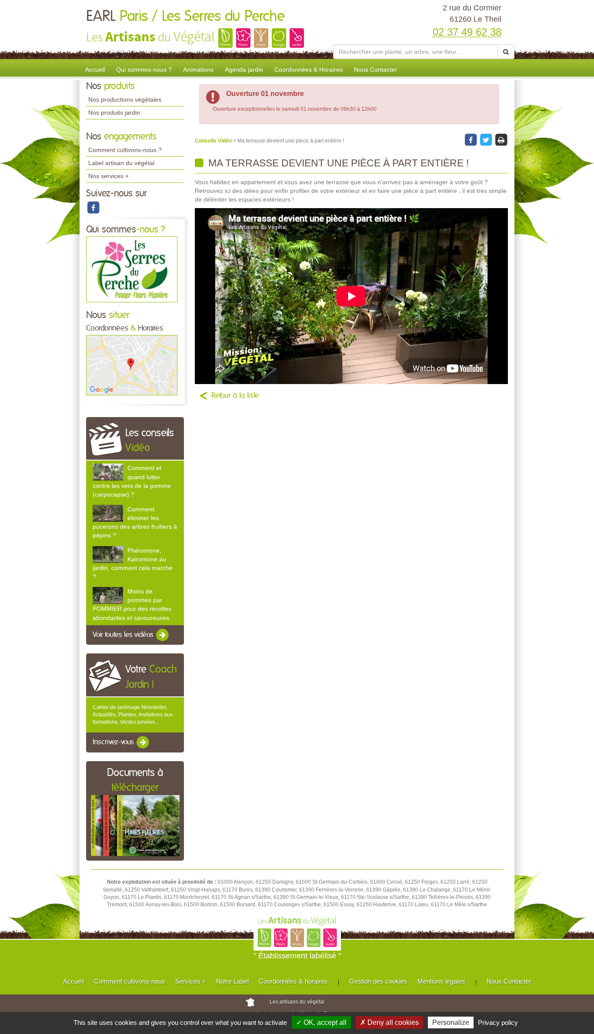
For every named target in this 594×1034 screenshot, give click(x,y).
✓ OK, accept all (321, 1022)
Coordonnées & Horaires (308, 69)
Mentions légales (441, 981)
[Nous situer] (131, 365)
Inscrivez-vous (114, 742)
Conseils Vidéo (214, 141)
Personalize (450, 1022)
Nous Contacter (375, 69)
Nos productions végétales (124, 99)
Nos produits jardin (114, 112)
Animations (198, 69)
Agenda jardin (244, 69)
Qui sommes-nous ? (144, 69)
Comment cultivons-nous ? (125, 149)
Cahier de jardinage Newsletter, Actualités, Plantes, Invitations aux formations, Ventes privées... (133, 714)
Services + (190, 981)
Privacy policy (498, 1022)
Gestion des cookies (378, 981)
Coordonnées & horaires (293, 981)
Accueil (95, 69)
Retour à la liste (235, 396)
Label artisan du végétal (121, 162)
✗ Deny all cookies (389, 1022)
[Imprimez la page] (501, 139)
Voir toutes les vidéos (124, 634)
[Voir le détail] (108, 472)
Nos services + (108, 175)
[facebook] (93, 207)
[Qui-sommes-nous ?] (131, 269)
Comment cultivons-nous (129, 981)
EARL (185, 16)
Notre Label (232, 981)
